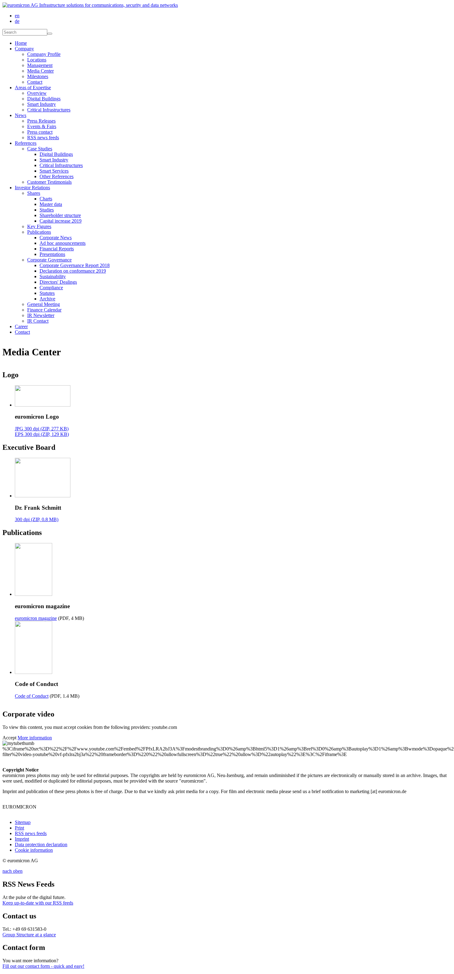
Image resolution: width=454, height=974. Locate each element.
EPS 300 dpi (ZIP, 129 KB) (42, 434)
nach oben (12, 871)
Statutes (47, 293)
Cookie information (34, 850)
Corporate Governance (49, 259)
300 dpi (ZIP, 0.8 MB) (36, 519)
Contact (34, 82)
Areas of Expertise (33, 87)
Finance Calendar (44, 309)
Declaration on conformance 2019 (73, 271)
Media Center (40, 70)
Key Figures (39, 226)
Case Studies (39, 148)
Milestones (37, 76)
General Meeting (43, 304)
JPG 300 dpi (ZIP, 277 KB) (42, 428)
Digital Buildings (44, 98)
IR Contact (37, 321)
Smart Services (54, 170)
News (20, 115)
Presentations (52, 254)
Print (19, 827)
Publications (39, 232)
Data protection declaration (41, 844)
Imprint (22, 839)
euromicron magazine (36, 618)
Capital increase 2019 (61, 221)
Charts (46, 198)
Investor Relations (32, 187)
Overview (37, 93)
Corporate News (56, 237)
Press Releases (41, 120)
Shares (33, 193)
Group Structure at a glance (29, 934)
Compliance (51, 287)
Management (40, 65)
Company (24, 48)
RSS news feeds (43, 137)
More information (35, 737)
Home (21, 43)
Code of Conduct (31, 696)
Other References (57, 176)
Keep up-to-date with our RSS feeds (37, 902)
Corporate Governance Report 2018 (75, 265)
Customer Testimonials (49, 182)
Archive (47, 298)
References (25, 143)
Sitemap (23, 822)
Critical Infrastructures (48, 109)
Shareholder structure (60, 215)
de (17, 21)
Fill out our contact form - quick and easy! (43, 966)
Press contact (40, 132)
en (17, 15)
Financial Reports (57, 248)
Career (21, 326)
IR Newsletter (40, 315)
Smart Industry (41, 104)
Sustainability (53, 276)
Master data (51, 204)
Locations (36, 59)
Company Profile (44, 54)
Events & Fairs (41, 126)
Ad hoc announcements (63, 243)
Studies (47, 209)
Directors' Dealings (58, 282)
